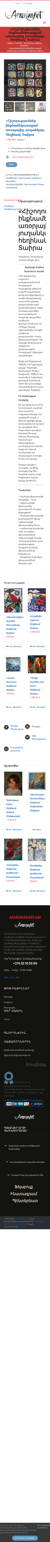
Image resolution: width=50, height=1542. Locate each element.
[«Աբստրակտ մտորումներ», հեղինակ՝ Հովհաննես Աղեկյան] (37, 781)
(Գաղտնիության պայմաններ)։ (43, 1526)
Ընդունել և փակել (25, 1538)
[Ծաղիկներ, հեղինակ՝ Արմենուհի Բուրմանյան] (37, 850)
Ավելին (17, 646)
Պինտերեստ (25, 1200)
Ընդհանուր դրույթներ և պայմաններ (24, 1222)
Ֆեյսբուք (24, 1186)
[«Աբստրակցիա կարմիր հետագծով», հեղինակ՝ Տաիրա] (13, 600)
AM (6, 977)
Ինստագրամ (23, 1193)
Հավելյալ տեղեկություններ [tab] (9, 207)
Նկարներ (11, 181)
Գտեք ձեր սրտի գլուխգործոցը (15, 1129)
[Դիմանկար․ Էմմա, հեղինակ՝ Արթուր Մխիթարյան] (13, 784)
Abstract (22, 1226)
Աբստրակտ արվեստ (29, 177)
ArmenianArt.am (22, 1218)
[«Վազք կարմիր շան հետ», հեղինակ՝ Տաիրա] (37, 664)
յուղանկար (12, 187)
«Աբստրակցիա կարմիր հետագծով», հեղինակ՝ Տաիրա (14, 625)
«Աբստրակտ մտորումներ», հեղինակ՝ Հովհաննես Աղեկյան (37, 802)
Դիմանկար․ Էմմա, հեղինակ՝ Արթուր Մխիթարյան (13, 808)
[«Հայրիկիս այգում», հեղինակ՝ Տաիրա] (37, 600)
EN (12, 977)
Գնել (11, 165)
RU (17, 977)
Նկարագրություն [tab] (9, 199)
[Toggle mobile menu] (44, 22)
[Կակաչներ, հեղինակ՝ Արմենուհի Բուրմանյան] (13, 850)
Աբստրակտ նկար (34, 184)
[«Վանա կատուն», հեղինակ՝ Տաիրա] (13, 664)
